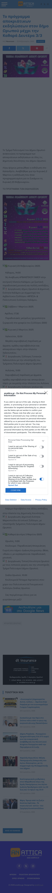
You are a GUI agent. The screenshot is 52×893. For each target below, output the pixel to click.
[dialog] (26, 446)
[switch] (42, 447)
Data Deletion (11, 500)
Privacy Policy (41, 500)
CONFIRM (16, 490)
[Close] (46, 393)
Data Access (26, 500)
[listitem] (26, 441)
